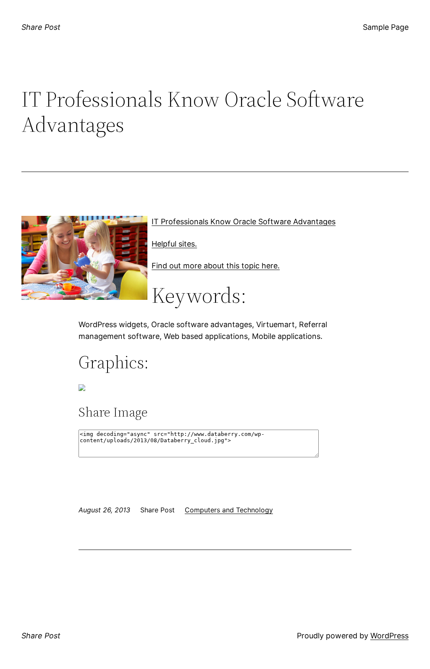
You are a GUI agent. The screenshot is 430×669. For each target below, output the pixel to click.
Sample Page (386, 27)
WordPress (389, 635)
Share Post (40, 27)
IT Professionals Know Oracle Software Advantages (244, 221)
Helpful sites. (174, 243)
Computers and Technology (229, 510)
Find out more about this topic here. (216, 265)
